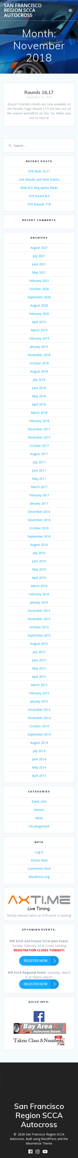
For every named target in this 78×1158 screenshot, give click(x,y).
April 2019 (39, 322)
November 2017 (39, 437)
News (39, 818)
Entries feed (39, 860)
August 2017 (39, 454)
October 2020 (39, 289)
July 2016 (39, 553)
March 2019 (39, 330)
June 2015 (39, 660)
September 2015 (39, 635)
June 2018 (39, 388)
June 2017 (39, 470)
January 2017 (39, 503)
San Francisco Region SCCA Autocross (23, 10)
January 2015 (39, 701)
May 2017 (39, 479)
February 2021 (39, 281)
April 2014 (39, 776)
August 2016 (39, 545)
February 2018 (39, 421)
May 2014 (39, 767)
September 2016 (39, 536)
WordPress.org (39, 877)
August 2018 (39, 371)
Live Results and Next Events (39, 179)
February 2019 (39, 338)
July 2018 (39, 380)
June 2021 (39, 264)
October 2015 (39, 627)
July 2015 (39, 652)
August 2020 (39, 305)
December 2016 (39, 512)
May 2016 (39, 569)
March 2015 (39, 685)
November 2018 (39, 355)
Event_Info (39, 801)
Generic (39, 810)
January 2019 (39, 347)
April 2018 (39, 404)
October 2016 (39, 528)
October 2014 (39, 726)
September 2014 (39, 734)
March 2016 (39, 586)
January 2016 (39, 602)
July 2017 (39, 462)
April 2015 (39, 677)
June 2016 (39, 561)
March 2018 (39, 413)
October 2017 (39, 446)
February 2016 (39, 594)
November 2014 (39, 718)
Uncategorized (39, 826)
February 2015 (39, 693)
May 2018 (39, 396)
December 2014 (39, 710)
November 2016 (39, 520)
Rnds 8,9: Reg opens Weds (39, 188)
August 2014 (39, 743)
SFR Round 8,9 (39, 196)
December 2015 (39, 611)
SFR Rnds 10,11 (39, 171)
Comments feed (39, 868)
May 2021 (39, 272)
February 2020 (39, 314)
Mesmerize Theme (39, 1143)
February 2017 (39, 495)
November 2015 (39, 619)
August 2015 (39, 644)
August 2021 (39, 248)
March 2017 (39, 487)
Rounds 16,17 (39, 92)
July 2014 (39, 751)
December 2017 (39, 429)
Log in (39, 852)
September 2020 (39, 297)
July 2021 (39, 256)
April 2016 (39, 578)
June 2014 (39, 759)
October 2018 (39, 363)
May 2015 (39, 668)
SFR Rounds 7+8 (39, 204)
